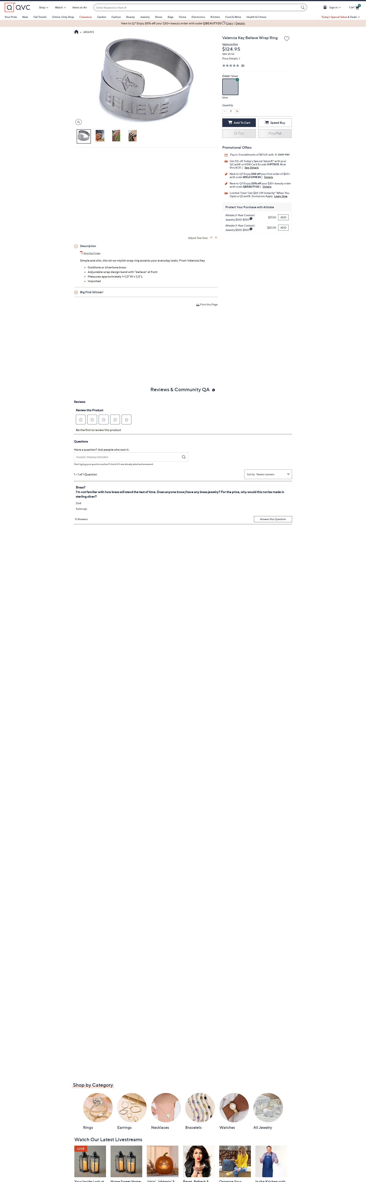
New (25, 16)
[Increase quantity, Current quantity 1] (237, 111)
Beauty (130, 16)
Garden (101, 16)
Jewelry (145, 16)
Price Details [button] (230, 58)
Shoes (158, 16)
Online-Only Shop (63, 16)
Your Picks (11, 16)
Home (182, 16)
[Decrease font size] (216, 237)
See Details (252, 167)
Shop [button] (42, 7)
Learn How (281, 196)
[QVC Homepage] (76, 32)
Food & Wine (233, 16)
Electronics (198, 16)
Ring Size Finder (92, 253)
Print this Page (209, 304)
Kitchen (215, 16)
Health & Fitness (256, 16)
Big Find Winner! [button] (91, 292)
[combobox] (196, 7)
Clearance (85, 16)
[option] (183, 23)
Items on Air (79, 7)
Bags (170, 16)
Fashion (116, 16)
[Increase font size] (211, 237)
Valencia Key (230, 44)
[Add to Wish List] (286, 39)
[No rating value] (231, 65)
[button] (325, 7)
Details (268, 177)
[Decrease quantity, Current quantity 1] (224, 111)
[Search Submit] (303, 7)
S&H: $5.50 (228, 54)
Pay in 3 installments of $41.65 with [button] (252, 154)
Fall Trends (40, 16)
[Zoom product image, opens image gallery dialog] (77, 122)
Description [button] (88, 246)
